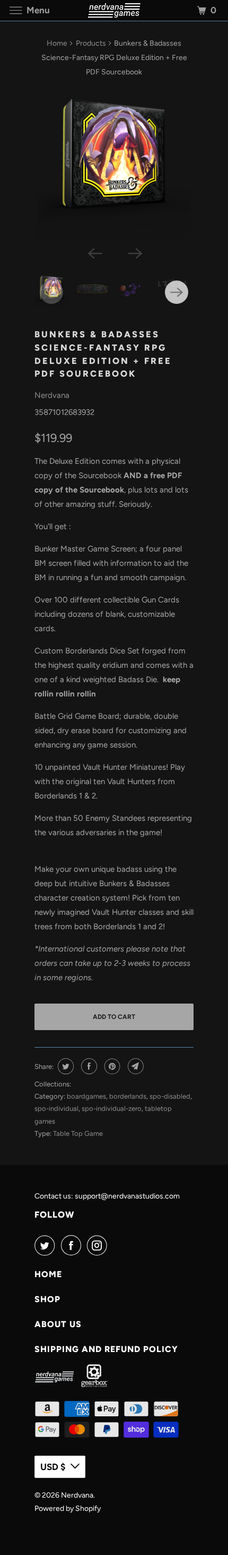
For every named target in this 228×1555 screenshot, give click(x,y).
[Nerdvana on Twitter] (46, 1245)
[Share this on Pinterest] (111, 1066)
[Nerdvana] (114, 10)
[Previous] (94, 252)
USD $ (52, 1466)
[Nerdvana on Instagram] (99, 1245)
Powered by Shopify (67, 1508)
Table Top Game (78, 1133)
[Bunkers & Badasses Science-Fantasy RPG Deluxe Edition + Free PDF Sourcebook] (114, 164)
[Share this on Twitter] (64, 1066)
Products (91, 43)
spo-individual (56, 1108)
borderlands (127, 1096)
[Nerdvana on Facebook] (73, 1245)
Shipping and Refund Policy (106, 1349)
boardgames (86, 1096)
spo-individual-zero (112, 1108)
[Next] (134, 252)
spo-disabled (170, 1096)
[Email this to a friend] (134, 1066)
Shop (47, 1299)
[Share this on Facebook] (87, 1066)
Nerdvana (51, 395)
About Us (58, 1324)
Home (57, 43)
